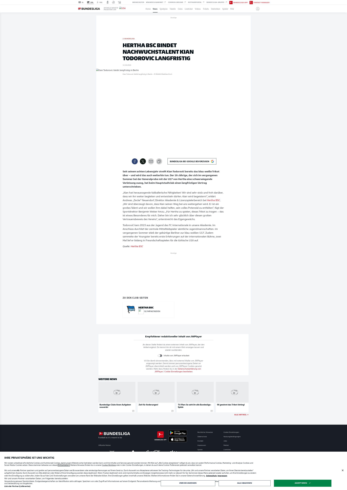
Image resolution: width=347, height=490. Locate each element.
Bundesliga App (240, 2)
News (155, 8)
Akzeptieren (301, 483)
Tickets (206, 8)
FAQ (232, 8)
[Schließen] (343, 470)
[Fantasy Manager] (251, 2)
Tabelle (173, 8)
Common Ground (176, 2)
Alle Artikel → (241, 414)
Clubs (180, 8)
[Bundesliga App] (231, 2)
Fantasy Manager (261, 2)
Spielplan (164, 8)
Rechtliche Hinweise (205, 432)
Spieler (225, 8)
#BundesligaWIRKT (155, 2)
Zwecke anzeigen (188, 483)
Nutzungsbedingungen (232, 437)
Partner (226, 445)
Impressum (201, 445)
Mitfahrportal (195, 2)
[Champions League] (113, 2)
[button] (256, 8)
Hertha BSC (213, 200)
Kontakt (200, 441)
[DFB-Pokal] (108, 2)
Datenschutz (202, 437)
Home (148, 8)
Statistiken (215, 8)
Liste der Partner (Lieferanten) (17, 486)
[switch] (160, 355)
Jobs (225, 441)
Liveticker (189, 8)
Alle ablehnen (244, 483)
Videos (198, 8)
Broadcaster (138, 2)
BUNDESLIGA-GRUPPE (216, 2)
